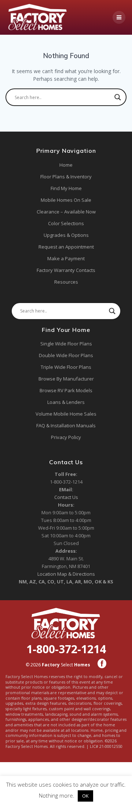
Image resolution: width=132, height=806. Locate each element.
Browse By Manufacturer (66, 378)
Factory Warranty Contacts (66, 270)
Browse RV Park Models (66, 390)
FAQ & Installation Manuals (66, 425)
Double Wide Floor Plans (66, 355)
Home (66, 165)
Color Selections (66, 223)
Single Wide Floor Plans (66, 343)
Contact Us (66, 497)
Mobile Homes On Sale (66, 200)
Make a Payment (66, 258)
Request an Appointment (66, 246)
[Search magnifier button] (118, 97)
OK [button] (85, 795)
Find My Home (66, 188)
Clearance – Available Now (66, 211)
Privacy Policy (66, 437)
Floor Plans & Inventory (66, 176)
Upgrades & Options (66, 235)
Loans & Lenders (66, 402)
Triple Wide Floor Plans (66, 367)
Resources (66, 282)
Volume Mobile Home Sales (66, 413)
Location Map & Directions (66, 574)
